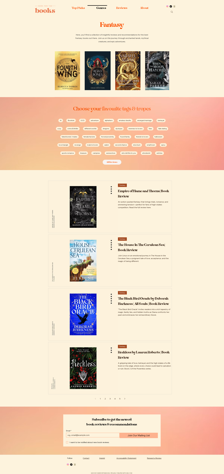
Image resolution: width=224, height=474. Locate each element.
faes (150, 129)
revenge (77, 145)
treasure (83, 153)
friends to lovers (142, 137)
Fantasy (122, 185)
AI (60, 120)
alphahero (109, 120)
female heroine (89, 137)
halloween (158, 137)
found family (125, 137)
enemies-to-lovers (135, 129)
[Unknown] (174, 6)
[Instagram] (167, 6)
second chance (121, 145)
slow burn (136, 145)
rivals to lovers (92, 145)
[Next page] (125, 399)
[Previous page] (95, 399)
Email (68, 431)
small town (151, 145)
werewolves (110, 153)
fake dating (162, 129)
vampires (96, 153)
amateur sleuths (125, 120)
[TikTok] (171, 6)
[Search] (172, 11)
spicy (163, 145)
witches (159, 153)
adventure (95, 120)
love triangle (63, 145)
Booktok (71, 120)
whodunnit (146, 153)
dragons (106, 129)
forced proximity (107, 137)
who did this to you (129, 153)
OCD (82, 120)
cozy (59, 129)
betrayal (161, 120)
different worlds (90, 129)
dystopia (119, 129)
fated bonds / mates (69, 137)
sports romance (68, 153)
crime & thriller (72, 129)
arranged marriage (144, 120)
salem (106, 145)
